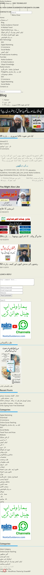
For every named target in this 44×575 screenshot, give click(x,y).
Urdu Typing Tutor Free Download (12, 405)
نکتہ (1, 496)
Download (3, 417)
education (32, 170)
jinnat (26, 173)
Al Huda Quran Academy (8, 54)
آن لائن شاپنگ (4, 437)
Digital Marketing (7, 45)
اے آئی (2, 445)
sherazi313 (4, 141)
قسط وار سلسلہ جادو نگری (10, 69)
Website (3, 435)
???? (17, 170)
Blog (2, 22)
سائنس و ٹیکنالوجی (6, 455)
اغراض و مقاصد (5, 564)
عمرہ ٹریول (4, 464)
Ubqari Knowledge (7, 64)
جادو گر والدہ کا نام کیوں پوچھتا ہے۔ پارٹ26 (21, 236)
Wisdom (30, 175)
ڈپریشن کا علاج (7, 208)
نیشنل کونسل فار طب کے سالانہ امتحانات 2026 (15, 401)
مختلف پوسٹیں (5, 482)
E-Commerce (5, 47)
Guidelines (3, 173)
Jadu (18, 173)
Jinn (21, 173)
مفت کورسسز (4, 556)
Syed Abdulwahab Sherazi (9, 175)
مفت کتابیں (3, 484)
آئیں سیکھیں (4, 554)
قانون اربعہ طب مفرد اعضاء (9, 469)
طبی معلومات (4, 462)
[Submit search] (22, 92)
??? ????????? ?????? (10, 170)
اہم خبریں (3, 440)
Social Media (5, 50)
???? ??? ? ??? (24, 170)
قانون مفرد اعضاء (5, 472)
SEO (2, 42)
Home (2, 17)
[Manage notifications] (4, 570)
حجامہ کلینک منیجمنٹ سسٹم (9, 396)
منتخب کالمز (4, 487)
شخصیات (3, 457)
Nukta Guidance (5, 1)
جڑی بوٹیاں (3, 452)
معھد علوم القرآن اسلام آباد (10, 35)
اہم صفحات (4, 20)
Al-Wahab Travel (6, 27)
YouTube (3, 57)
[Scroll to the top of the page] (0, 574)
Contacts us (4, 87)
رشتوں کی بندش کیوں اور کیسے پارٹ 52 (19, 264)
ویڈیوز (2, 146)
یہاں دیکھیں (22, 165)
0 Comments (4, 149)
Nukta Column (5, 67)
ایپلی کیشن (4, 52)
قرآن (1, 474)
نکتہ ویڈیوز (3, 499)
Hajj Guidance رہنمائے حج (10, 30)
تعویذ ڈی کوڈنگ (5, 450)
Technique (22, 175)
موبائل (2, 492)
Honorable (12, 173)
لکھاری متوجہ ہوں (7, 566)
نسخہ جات (3, 494)
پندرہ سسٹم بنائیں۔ (6, 398)
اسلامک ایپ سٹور (5, 559)
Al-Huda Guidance (7, 62)
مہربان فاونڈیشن (6, 37)
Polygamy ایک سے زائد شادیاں (11, 72)
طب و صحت (4, 459)
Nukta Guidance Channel (9, 25)
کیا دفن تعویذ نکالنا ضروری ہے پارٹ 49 (16, 105)
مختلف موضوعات (7, 74)
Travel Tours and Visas (7, 432)
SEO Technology (5, 40)
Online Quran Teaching (8, 422)
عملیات (2, 467)
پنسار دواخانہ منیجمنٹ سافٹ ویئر (11, 403)
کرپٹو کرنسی (4, 479)
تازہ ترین (8, 146)
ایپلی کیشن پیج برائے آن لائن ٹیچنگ (12, 32)
